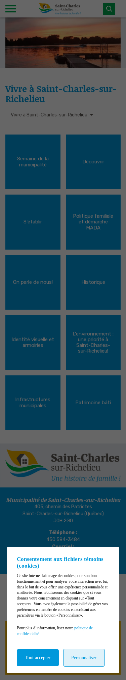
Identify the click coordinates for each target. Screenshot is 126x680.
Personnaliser (83, 657)
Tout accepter (37, 657)
